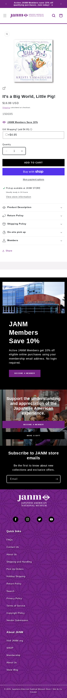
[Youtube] (51, 520)
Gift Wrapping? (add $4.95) (15, 129)
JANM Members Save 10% (22, 122)
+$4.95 (12, 134)
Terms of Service (16, 605)
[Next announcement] (61, 3)
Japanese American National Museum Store (31, 689)
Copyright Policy (16, 613)
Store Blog (12, 669)
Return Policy (14, 583)
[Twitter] (39, 520)
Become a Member (33, 424)
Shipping (6, 107)
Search (10, 591)
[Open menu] (4, 15)
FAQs (10, 539)
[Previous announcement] (6, 3)
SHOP (10, 648)
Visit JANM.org (15, 640)
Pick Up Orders (15, 569)
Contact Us (13, 547)
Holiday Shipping (16, 576)
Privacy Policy (14, 598)
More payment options (33, 179)
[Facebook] (15, 520)
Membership (13, 655)
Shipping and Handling (19, 561)
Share (9, 250)
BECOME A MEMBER (24, 373)
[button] (53, 15)
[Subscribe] (56, 479)
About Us (12, 554)
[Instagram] (27, 520)
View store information (18, 196)
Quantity (6, 144)
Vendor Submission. (18, 620)
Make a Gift (33, 435)
